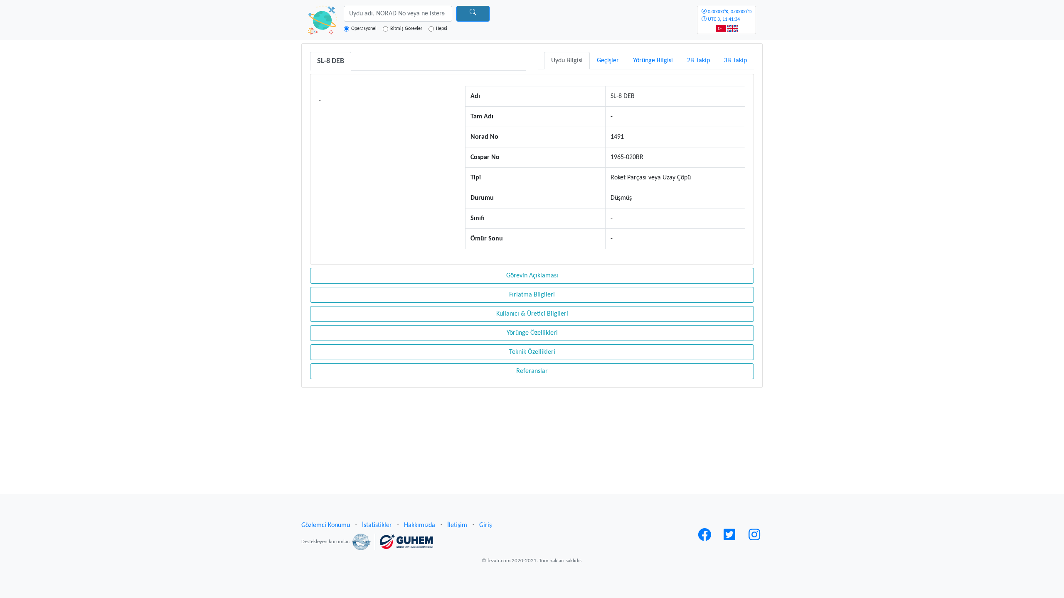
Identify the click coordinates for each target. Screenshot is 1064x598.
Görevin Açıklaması (532, 275)
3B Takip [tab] (735, 60)
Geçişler (608, 60)
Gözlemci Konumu (325, 525)
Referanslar (532, 371)
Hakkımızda (419, 525)
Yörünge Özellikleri (532, 333)
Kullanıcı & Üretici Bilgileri (532, 314)
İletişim (457, 525)
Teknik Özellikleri (532, 352)
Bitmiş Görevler (406, 28)
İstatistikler (377, 525)
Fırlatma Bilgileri (532, 295)
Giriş (485, 525)
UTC (729, 16)
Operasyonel (364, 28)
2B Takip (698, 60)
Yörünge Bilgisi (653, 60)
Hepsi (441, 28)
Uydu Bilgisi (567, 60)
